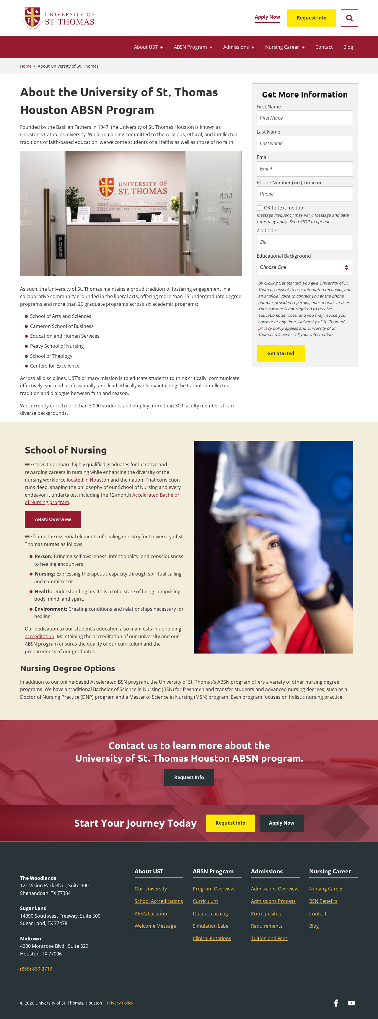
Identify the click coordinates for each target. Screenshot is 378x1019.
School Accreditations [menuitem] (159, 901)
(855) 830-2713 (36, 969)
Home (26, 66)
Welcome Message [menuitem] (155, 926)
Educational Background (284, 256)
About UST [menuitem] (146, 47)
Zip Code (266, 230)
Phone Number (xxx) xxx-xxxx (289, 182)
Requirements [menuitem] (267, 926)
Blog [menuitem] (348, 47)
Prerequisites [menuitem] (266, 913)
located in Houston (88, 480)
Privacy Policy (120, 1003)
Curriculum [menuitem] (205, 901)
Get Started (280, 353)
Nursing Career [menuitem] (282, 47)
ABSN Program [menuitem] (190, 47)
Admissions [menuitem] (236, 47)
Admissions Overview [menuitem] (274, 888)
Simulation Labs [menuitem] (210, 926)
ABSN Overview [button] (53, 519)
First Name (269, 106)
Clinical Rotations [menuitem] (212, 938)
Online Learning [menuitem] (210, 913)
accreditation (39, 636)
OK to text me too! (284, 207)
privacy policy (271, 328)
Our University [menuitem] (151, 888)
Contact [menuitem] (324, 47)
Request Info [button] (189, 777)
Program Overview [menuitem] (213, 888)
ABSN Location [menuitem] (151, 913)
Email (263, 157)
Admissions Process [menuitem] (273, 901)
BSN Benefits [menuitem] (323, 901)
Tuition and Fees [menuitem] (269, 938)
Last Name (268, 132)
